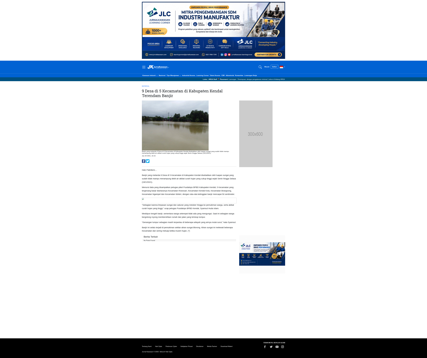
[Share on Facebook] (143, 161)
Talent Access (215, 75)
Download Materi (227, 346)
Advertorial (230, 75)
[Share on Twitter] (147, 161)
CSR (223, 75)
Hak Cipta (158, 346)
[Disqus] (189, 303)
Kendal (145, 86)
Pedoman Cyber (171, 346)
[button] (150, 75)
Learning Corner (202, 75)
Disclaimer (199, 346)
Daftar (274, 67)
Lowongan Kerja (250, 75)
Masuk (266, 67)
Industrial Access (188, 75)
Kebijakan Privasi (187, 346)
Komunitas (239, 75)
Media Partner (212, 346)
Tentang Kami (147, 346)
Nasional (162, 75)
